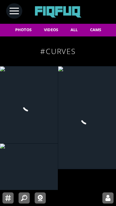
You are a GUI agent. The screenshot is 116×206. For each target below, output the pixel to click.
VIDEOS (51, 29)
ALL (74, 29)
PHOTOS (23, 29)
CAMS (95, 29)
